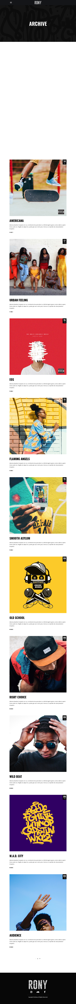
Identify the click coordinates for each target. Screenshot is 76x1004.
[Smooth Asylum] (38, 505)
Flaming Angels (20, 459)
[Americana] (38, 188)
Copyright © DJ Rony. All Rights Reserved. (38, 997)
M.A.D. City (16, 856)
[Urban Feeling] (38, 267)
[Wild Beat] (38, 743)
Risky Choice (18, 697)
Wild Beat (16, 776)
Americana (17, 220)
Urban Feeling (19, 300)
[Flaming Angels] (38, 426)
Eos (12, 379)
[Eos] (38, 346)
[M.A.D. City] (38, 823)
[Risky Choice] (38, 664)
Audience (15, 935)
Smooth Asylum (20, 538)
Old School (17, 617)
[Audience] (38, 902)
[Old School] (38, 585)
